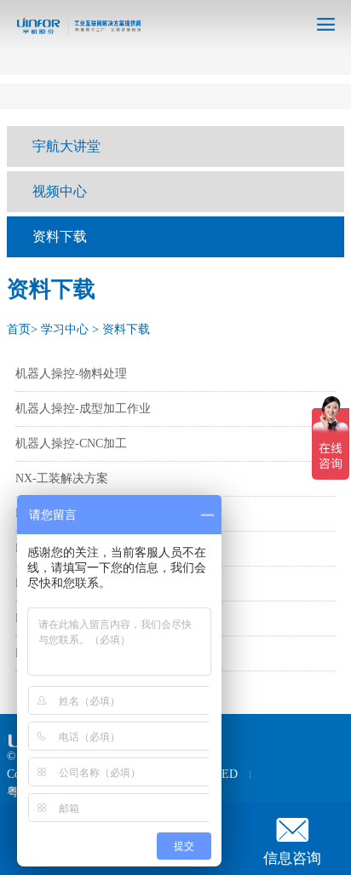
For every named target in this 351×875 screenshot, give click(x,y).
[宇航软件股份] (74, 33)
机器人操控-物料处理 (71, 373)
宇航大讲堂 (66, 146)
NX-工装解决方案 (61, 478)
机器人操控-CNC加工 (71, 443)
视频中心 (59, 191)
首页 (19, 329)
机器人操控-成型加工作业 (83, 408)
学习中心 (65, 329)
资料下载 (59, 236)
